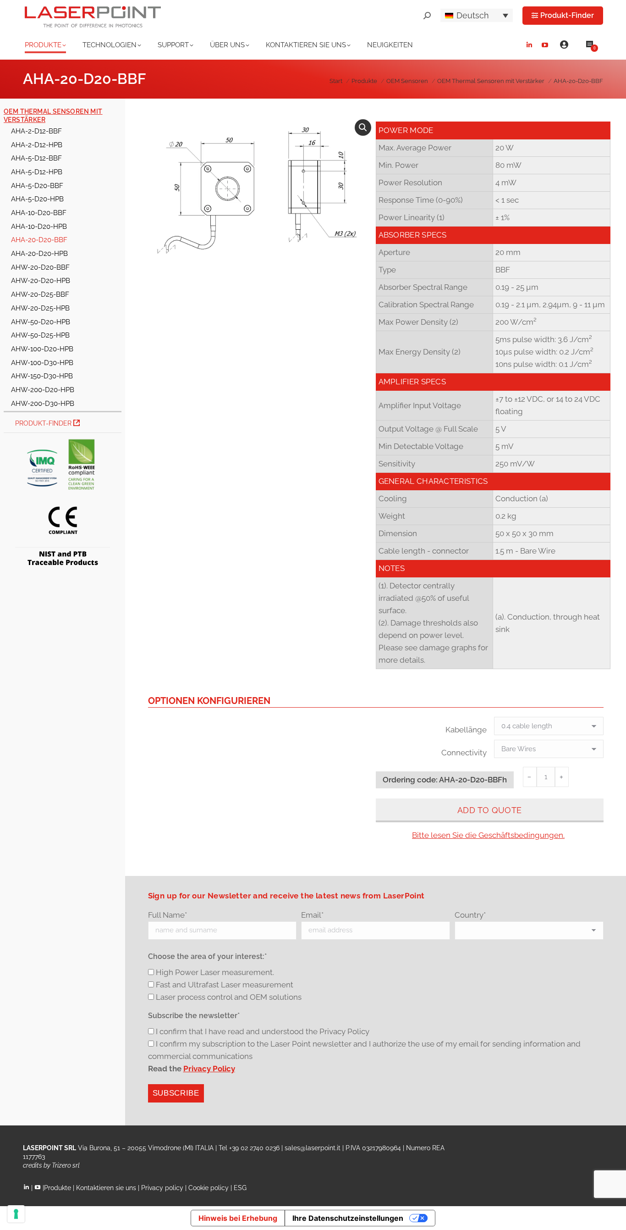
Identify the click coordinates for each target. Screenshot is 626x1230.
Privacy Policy (209, 1068)
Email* (312, 915)
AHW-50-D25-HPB (40, 335)
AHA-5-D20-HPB (37, 199)
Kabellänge (466, 729)
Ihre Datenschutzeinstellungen (347, 1218)
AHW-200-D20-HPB (42, 389)
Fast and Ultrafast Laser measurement (224, 984)
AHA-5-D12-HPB (36, 172)
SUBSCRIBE (176, 1093)
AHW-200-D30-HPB (42, 403)
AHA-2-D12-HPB (36, 145)
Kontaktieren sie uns (106, 1187)
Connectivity (464, 752)
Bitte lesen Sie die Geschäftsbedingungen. (488, 835)
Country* (470, 915)
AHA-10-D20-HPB (39, 226)
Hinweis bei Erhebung (237, 1218)
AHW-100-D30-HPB (42, 362)
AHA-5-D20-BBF (37, 185)
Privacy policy (162, 1187)
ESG (240, 1187)
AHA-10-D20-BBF (38, 212)
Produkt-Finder (44, 423)
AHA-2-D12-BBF (36, 131)
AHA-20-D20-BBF (39, 240)
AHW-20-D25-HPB (40, 308)
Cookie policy (208, 1187)
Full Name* (167, 915)
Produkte (57, 1187)
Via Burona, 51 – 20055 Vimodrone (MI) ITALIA (146, 1148)
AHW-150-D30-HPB (42, 376)
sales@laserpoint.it (312, 1148)
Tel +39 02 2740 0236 (249, 1148)
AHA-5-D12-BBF (36, 158)
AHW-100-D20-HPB (42, 349)
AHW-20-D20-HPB (40, 280)
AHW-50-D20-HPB (40, 322)
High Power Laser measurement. (215, 972)
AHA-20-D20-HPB (39, 253)
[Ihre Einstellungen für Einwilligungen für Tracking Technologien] (16, 1214)
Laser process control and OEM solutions (229, 997)
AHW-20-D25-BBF (40, 294)
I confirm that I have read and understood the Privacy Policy (262, 1031)
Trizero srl (66, 1165)
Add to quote (489, 810)
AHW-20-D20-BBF (40, 267)
